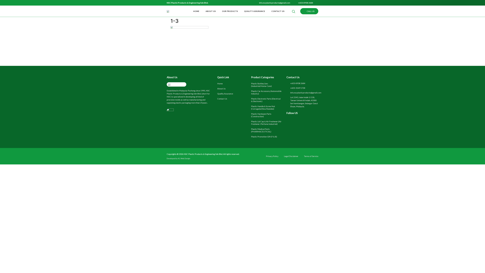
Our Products (230, 11)
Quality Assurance (254, 11)
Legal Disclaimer (291, 156)
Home (196, 11)
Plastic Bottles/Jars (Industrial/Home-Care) (261, 84)
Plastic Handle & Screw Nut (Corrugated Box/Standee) (263, 107)
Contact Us (277, 11)
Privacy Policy (272, 156)
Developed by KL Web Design (178, 158)
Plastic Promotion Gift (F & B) (264, 136)
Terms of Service (311, 156)
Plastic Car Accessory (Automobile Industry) (266, 92)
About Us (211, 11)
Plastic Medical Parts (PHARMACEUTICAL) (261, 130)
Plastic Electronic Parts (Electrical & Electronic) (266, 99)
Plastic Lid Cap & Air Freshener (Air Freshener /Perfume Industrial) (266, 122)
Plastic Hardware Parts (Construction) (261, 115)
